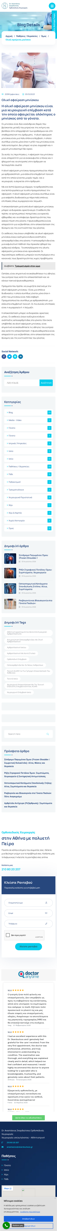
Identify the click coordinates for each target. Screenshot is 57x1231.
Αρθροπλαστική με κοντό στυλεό (21, 653)
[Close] (55, 1198)
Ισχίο (11, 451)
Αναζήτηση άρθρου (16, 372)
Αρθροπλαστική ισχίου (16, 647)
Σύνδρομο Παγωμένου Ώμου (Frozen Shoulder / (33, 556)
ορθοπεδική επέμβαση (17, 659)
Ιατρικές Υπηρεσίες (18, 443)
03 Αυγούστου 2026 (29, 561)
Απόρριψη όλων (28, 1226)
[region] (28, 1214)
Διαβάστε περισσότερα (30, 1211)
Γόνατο (12, 428)
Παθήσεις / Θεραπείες (27, 36)
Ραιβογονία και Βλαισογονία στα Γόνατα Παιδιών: (35, 602)
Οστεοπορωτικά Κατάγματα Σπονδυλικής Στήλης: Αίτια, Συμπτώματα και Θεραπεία (28, 785)
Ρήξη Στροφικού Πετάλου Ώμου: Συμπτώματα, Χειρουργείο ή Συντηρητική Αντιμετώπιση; (26, 775)
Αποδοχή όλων (28, 1219)
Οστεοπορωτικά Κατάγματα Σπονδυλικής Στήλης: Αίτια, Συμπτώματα (33, 586)
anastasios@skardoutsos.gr (19, 1147)
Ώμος (43, 36)
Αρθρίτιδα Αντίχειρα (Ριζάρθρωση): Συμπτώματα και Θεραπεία (28, 805)
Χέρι (11, 505)
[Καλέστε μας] (6, 1225)
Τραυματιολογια (16, 489)
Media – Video (15, 420)
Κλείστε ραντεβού (28, 946)
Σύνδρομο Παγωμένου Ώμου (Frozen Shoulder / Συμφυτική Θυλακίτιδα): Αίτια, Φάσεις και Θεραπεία (27, 763)
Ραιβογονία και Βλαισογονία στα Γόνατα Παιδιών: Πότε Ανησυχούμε (28, 795)
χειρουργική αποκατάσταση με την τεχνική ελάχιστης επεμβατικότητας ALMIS (25, 685)
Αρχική (9, 36)
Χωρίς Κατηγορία (17, 520)
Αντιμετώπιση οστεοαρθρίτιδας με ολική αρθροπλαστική (25, 640)
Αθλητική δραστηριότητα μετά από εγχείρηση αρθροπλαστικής (27, 633)
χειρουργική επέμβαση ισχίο (19, 692)
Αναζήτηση (46, 382)
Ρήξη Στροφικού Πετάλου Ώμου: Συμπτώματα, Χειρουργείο (35, 571)
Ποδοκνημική (15, 482)
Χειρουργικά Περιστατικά (20, 497)
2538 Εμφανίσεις (12, 94)
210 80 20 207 (11, 869)
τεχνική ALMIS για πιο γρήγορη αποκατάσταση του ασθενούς (28, 672)
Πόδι (11, 474)
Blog (11, 412)
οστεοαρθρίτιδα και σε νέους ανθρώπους (25, 665)
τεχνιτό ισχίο (12, 678)
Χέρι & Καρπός (15, 512)
